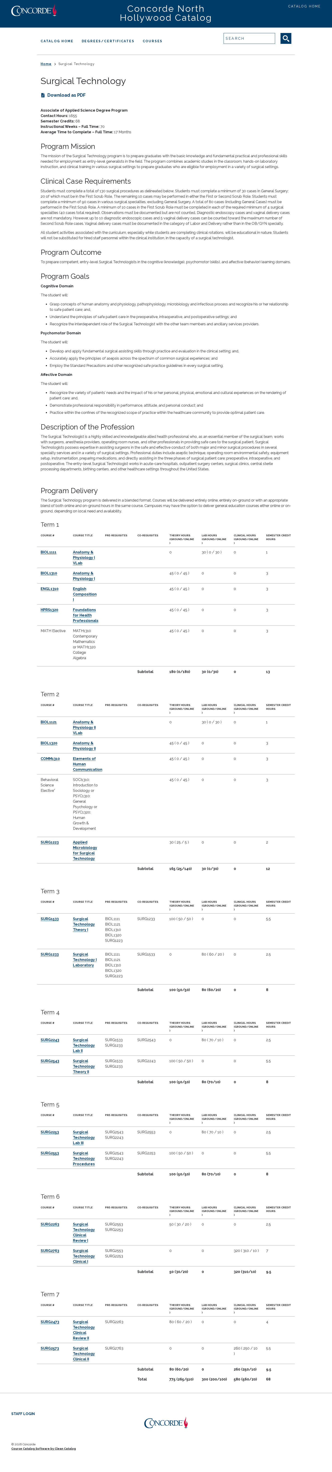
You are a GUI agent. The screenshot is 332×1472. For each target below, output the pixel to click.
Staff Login (23, 1414)
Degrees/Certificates (108, 41)
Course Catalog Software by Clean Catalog (43, 1448)
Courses (153, 41)
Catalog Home (304, 6)
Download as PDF (66, 95)
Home (46, 64)
